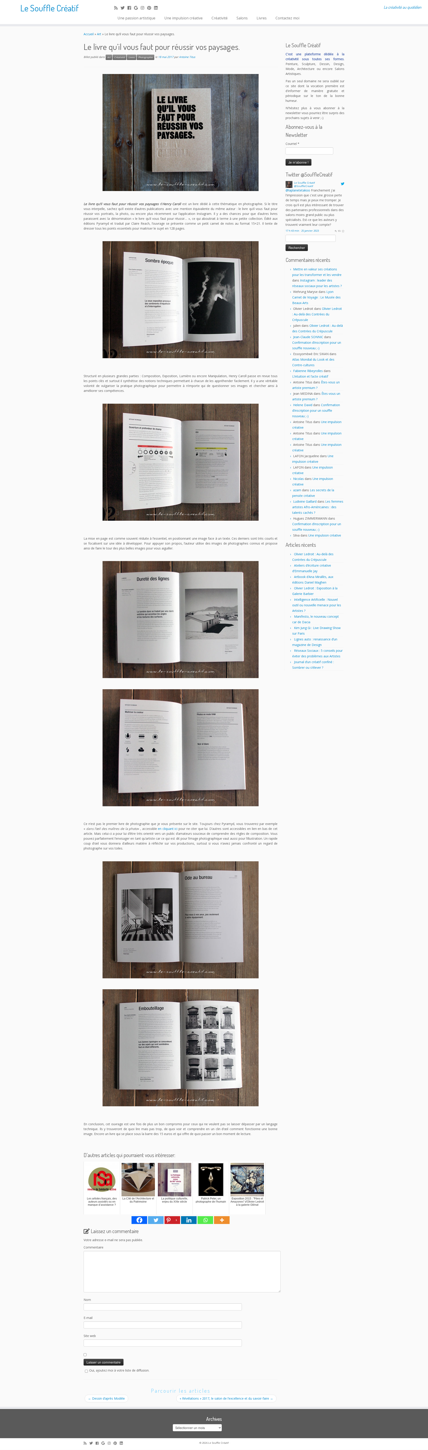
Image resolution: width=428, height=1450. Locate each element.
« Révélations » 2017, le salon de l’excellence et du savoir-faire (226, 1398)
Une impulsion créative (183, 18)
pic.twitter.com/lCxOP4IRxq (305, 195)
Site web (90, 1336)
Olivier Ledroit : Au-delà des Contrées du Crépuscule (317, 314)
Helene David (302, 405)
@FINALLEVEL (296, 190)
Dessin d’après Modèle (106, 1398)
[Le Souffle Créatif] (289, 184)
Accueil (89, 34)
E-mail (88, 1318)
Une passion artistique (136, 18)
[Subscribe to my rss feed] (117, 7)
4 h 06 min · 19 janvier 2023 (301, 201)
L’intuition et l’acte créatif (310, 376)
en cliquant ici (167, 829)
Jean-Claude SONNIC (308, 337)
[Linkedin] (189, 1220)
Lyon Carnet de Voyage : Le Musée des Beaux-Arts (316, 297)
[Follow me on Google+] (137, 7)
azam (297, 490)
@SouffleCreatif (303, 186)
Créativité (220, 18)
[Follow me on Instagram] (144, 7)
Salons (242, 18)
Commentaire (93, 1247)
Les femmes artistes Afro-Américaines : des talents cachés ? (317, 507)
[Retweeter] (339, 201)
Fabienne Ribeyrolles (308, 371)
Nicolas (298, 479)
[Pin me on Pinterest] (150, 7)
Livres (262, 18)
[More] (222, 1220)
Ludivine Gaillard (305, 501)
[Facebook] (139, 1220)
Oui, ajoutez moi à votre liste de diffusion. (119, 1370)
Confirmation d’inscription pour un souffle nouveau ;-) (316, 410)
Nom (87, 1300)
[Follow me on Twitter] (124, 7)
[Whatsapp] (205, 1220)
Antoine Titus (187, 57)
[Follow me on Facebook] (131, 7)
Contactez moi (287, 18)
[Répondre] (335, 201)
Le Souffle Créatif (49, 7)
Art (99, 34)
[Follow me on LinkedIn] (157, 7)
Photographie (145, 57)
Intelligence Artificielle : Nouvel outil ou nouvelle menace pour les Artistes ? (316, 605)
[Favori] (343, 201)
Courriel (292, 144)
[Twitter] (156, 1220)
